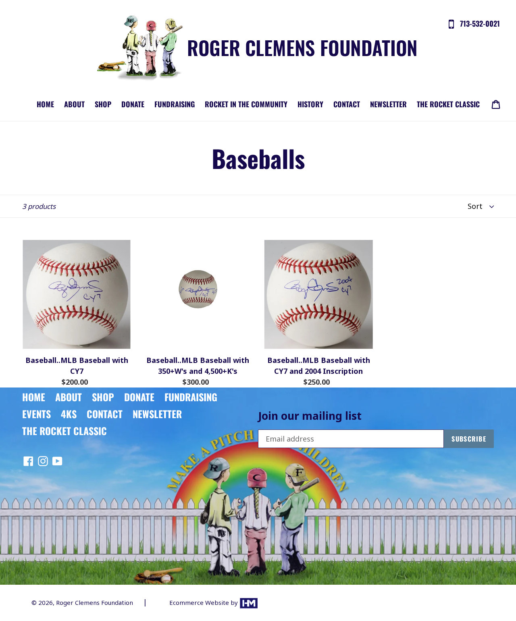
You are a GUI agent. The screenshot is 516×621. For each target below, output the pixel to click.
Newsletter (388, 104)
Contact (346, 104)
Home (45, 104)
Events (36, 413)
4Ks (69, 413)
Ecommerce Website (200, 602)
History (310, 104)
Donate (132, 104)
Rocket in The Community (246, 104)
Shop (103, 104)
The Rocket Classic (448, 104)
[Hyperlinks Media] (248, 602)
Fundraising (174, 104)
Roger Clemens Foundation (94, 602)
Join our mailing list (310, 416)
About (74, 104)
